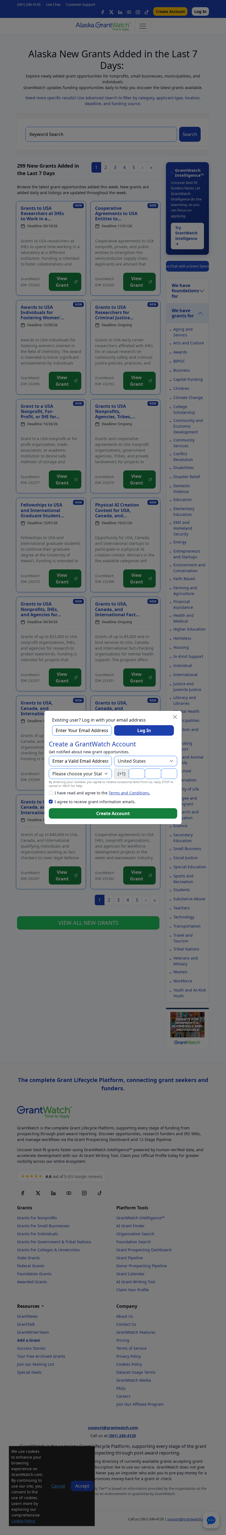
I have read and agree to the (102, 792)
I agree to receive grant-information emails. (95, 801)
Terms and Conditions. (129, 792)
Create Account (113, 813)
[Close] (175, 717)
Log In (144, 730)
